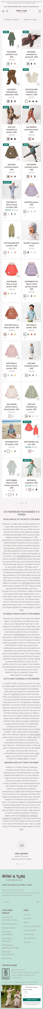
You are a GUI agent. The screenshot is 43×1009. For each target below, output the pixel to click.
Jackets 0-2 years (11, 20)
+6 (5, 256)
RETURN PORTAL (9, 924)
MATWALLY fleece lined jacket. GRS (11, 365)
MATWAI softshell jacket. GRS (11, 167)
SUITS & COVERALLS (32, 926)
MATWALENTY (20, 635)
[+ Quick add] (18, 46)
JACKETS (27, 919)
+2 (5, 217)
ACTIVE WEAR (30, 930)
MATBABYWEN (23, 556)
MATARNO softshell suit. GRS (12, 54)
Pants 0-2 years (30, 20)
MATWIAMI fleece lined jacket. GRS (11, 284)
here (21, 829)
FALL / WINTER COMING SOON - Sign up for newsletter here (21, 6)
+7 (5, 378)
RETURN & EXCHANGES (7, 933)
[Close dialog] (41, 986)
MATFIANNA (35, 735)
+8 (25, 337)
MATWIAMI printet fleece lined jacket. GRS (11, 406)
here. (21, 610)
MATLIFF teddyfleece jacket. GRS (11, 129)
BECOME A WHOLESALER (8, 953)
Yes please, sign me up (32, 999)
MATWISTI (16, 694)
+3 (5, 297)
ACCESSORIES (30, 938)
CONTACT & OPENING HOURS (9, 918)
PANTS (26, 923)
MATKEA (34, 816)
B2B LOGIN (7, 958)
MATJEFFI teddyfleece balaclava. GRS (11, 92)
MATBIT (5, 818)
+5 (25, 299)
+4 (25, 215)
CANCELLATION (8, 928)
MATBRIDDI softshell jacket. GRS (31, 129)
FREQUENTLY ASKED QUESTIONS (10, 946)
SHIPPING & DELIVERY (7, 940)
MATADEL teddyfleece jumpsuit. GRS (31, 54)
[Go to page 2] (26, 503)
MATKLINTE (25, 816)
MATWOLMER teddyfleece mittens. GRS (31, 92)
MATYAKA (26, 583)
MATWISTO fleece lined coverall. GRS (11, 204)
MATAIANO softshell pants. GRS (31, 167)
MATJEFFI (17, 818)
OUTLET (27, 915)
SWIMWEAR (29, 934)
